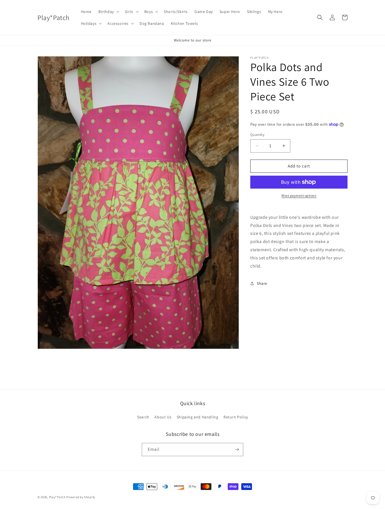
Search (143, 417)
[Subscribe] (237, 449)
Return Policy (236, 417)
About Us (162, 417)
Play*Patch (57, 497)
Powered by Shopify (80, 497)
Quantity (257, 134)
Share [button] (262, 283)
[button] (108, 11)
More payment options (299, 195)
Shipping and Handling (197, 417)
